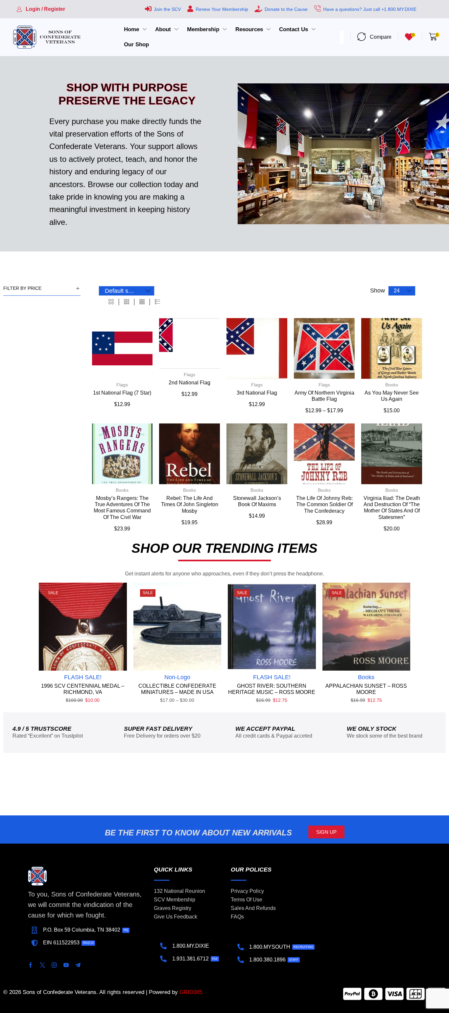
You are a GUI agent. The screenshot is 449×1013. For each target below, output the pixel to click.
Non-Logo (177, 677)
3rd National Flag (257, 393)
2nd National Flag (189, 382)
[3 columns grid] (126, 302)
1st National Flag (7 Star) (122, 393)
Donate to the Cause (286, 9)
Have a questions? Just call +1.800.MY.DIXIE (369, 9)
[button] (40, 9)
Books (391, 384)
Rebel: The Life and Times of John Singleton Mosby (189, 504)
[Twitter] (42, 965)
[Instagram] (54, 965)
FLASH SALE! (83, 677)
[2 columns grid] (111, 302)
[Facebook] (30, 965)
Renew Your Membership (222, 9)
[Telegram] (78, 965)
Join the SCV (167, 9)
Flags (122, 384)
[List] (157, 302)
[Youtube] (66, 965)
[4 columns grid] (142, 302)
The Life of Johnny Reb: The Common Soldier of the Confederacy (324, 504)
